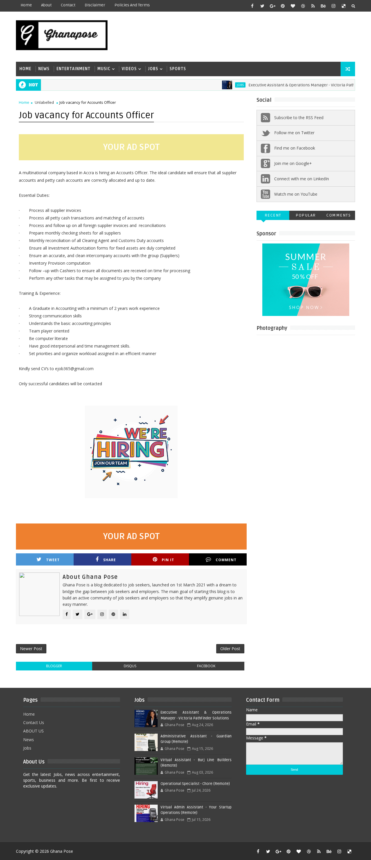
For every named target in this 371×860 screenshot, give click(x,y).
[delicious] (343, 5)
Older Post (230, 648)
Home (26, 5)
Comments (338, 215)
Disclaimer (95, 5)
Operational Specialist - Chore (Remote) (195, 783)
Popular (306, 215)
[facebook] (252, 5)
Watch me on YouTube (295, 194)
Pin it (168, 559)
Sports (178, 68)
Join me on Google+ (293, 163)
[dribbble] (303, 5)
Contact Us (33, 722)
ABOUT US (33, 731)
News (44, 68)
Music (103, 68)
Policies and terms (132, 5)
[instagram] (333, 5)
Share (109, 559)
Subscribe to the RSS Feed (298, 117)
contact (68, 5)
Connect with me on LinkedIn (301, 178)
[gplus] (272, 5)
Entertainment (73, 68)
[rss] (313, 5)
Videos (129, 68)
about (46, 5)
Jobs (153, 68)
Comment (226, 559)
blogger (54, 665)
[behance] (323, 5)
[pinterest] (282, 5)
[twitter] (262, 5)
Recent (273, 215)
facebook (206, 665)
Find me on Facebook (294, 148)
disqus (130, 665)
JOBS (229, 85)
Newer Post (31, 648)
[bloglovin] (292, 5)
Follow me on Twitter (294, 132)
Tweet (53, 559)
